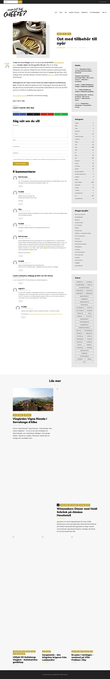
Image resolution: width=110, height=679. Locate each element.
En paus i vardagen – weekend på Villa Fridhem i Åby (82, 657)
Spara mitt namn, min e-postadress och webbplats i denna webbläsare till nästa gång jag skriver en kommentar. (40, 159)
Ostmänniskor (84, 324)
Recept (76, 169)
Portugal (80, 336)
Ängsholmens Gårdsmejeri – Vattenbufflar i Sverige (83, 105)
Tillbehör (84, 353)
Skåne (76, 179)
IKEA (28, 108)
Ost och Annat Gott (80, 236)
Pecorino (79, 333)
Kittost (89, 316)
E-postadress (16, 146)
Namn (15, 140)
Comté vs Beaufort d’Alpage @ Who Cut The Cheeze (33, 276)
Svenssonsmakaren (80, 252)
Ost (56, 12)
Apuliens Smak (80, 284)
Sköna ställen (74, 12)
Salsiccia (79, 341)
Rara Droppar (78, 241)
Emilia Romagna (84, 296)
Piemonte (84, 12)
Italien (76, 142)
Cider (76, 128)
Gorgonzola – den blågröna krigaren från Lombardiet (54, 657)
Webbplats (15, 153)
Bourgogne (79, 290)
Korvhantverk (84, 319)
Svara (20, 186)
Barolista (77, 220)
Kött (76, 144)
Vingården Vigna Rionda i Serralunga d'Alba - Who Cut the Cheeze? (84, 77)
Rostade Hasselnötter (80, 174)
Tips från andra (84, 356)
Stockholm (77, 185)
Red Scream (22, 177)
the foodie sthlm (79, 254)
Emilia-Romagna (79, 136)
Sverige (77, 187)
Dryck (76, 134)
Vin (66, 12)
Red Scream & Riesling (80, 244)
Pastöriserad (88, 330)
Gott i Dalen (80, 310)
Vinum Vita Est (78, 260)
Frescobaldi (84, 304)
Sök (20, 1)
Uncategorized (78, 193)
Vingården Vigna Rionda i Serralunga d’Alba (30, 420)
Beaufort (51, 75)
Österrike (77, 160)
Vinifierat (77, 257)
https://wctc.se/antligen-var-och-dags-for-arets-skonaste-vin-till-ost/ (45, 314)
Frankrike (22, 108)
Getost (89, 307)
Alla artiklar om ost (19, 95)
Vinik (89, 359)
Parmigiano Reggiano (84, 327)
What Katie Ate (79, 265)
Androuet (80, 281)
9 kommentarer (61, 47)
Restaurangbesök (79, 171)
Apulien (77, 123)
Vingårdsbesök (78, 198)
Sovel (79, 344)
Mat (61, 12)
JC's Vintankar (78, 225)
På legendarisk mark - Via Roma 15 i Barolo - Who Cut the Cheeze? (84, 96)
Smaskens (77, 249)
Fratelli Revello (84, 301)
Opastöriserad (84, 321)
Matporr (77, 228)
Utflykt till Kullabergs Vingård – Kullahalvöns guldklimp (25, 660)
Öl (75, 152)
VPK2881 (77, 263)
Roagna (89, 339)
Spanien (89, 344)
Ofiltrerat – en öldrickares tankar (83, 233)
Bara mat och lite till (80, 214)
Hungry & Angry (79, 222)
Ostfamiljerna (95, 12)
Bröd (76, 125)
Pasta (78, 330)
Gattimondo (80, 307)
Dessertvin (89, 293)
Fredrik (21, 192)
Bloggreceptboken (84, 287)
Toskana (77, 190)
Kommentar (16, 125)
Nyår (59, 34)
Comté (15, 108)
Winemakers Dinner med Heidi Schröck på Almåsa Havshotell (83, 70)
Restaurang (80, 339)
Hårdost (80, 313)
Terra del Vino (84, 350)
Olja (76, 155)
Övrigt (76, 163)
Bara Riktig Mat (79, 217)
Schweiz (77, 177)
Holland (89, 310)
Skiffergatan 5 (78, 246)
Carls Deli (89, 290)
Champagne (79, 293)
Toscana (80, 359)
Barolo (89, 284)
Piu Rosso (77, 238)
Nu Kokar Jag (78, 230)
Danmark (77, 131)
